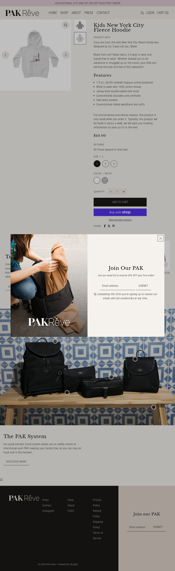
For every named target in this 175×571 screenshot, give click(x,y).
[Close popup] (161, 238)
